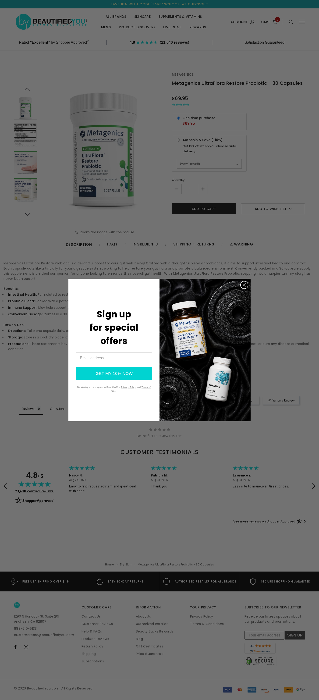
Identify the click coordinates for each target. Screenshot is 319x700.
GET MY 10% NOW (114, 373)
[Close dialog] (244, 284)
